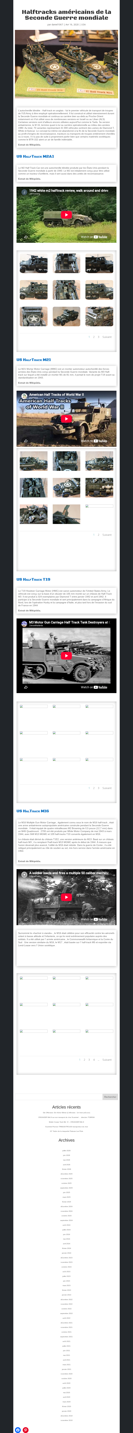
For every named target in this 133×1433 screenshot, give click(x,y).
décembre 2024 (67, 1206)
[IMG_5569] (34, 523)
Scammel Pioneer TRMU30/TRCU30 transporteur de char (66, 1127)
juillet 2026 (66, 1150)
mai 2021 (66, 1355)
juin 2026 (66, 1155)
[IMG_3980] (66, 995)
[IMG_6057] (66, 724)
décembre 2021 (67, 1323)
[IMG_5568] (99, 497)
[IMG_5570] (66, 523)
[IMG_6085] (99, 273)
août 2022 (66, 1318)
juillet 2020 (66, 1388)
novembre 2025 (67, 1178)
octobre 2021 (66, 1332)
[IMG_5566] (34, 497)
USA (83, 24)
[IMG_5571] (99, 523)
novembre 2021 (67, 1327)
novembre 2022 (67, 1304)
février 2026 (66, 1169)
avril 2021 (66, 1360)
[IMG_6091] (99, 326)
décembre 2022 (67, 1299)
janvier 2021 (66, 1369)
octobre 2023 (66, 1267)
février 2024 (66, 1248)
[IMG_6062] (34, 777)
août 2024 (66, 1225)
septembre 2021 (66, 1337)
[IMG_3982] (34, 1022)
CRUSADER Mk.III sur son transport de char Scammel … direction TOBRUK (66, 1117)
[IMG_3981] (99, 995)
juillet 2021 (66, 1346)
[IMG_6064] (99, 777)
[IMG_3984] (99, 1022)
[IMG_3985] (34, 1049)
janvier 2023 (66, 1295)
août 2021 (66, 1341)
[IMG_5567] (66, 497)
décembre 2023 (67, 1258)
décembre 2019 (67, 1416)
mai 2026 (66, 1160)
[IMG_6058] (99, 724)
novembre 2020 (67, 1374)
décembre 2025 (67, 1174)
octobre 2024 (66, 1216)
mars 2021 (67, 1364)
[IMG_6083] (34, 273)
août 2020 (66, 1383)
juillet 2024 (66, 1230)
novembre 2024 (67, 1211)
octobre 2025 (66, 1183)
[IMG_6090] (66, 326)
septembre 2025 (66, 1188)
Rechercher (110, 1097)
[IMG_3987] (99, 1049)
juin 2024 (66, 1234)
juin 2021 (66, 1350)
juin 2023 (66, 1281)
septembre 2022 (66, 1313)
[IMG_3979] (34, 995)
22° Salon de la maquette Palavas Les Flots (66, 1131)
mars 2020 (67, 1402)
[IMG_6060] (66, 750)
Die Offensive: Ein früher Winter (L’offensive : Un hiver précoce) (66, 1113)
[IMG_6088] (99, 299)
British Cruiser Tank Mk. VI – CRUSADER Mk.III (66, 1122)
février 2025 (66, 1202)
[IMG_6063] (66, 777)
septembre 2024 (66, 1220)
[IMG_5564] (66, 470)
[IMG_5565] (99, 470)
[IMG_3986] (66, 1049)
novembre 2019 (67, 1420)
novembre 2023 (67, 1262)
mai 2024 (66, 1239)
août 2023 (66, 1271)
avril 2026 (66, 1165)
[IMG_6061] (99, 750)
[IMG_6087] (66, 299)
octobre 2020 (66, 1378)
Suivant (107, 337)
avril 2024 (66, 1244)
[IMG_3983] (66, 1022)
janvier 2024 (66, 1253)
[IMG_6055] (34, 724)
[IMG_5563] (34, 470)
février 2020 (66, 1406)
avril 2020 (66, 1397)
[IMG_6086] (34, 299)
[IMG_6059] (34, 750)
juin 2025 (66, 1192)
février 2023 (66, 1290)
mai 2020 (66, 1392)
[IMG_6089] (34, 326)
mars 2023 (67, 1285)
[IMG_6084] (66, 273)
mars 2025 (67, 1197)
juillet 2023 (66, 1276)
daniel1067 (57, 24)
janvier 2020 (66, 1411)
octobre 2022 (66, 1309)
